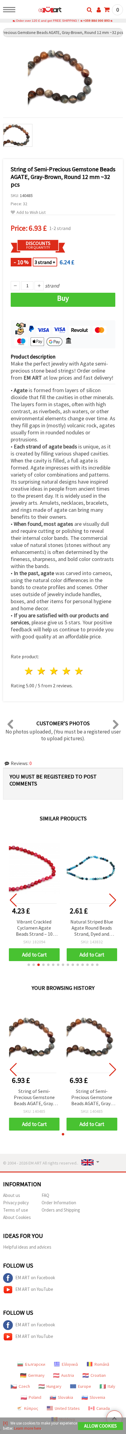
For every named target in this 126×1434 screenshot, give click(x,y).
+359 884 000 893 (96, 20)
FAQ (45, 1195)
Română (101, 1364)
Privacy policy (16, 1203)
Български (35, 1364)
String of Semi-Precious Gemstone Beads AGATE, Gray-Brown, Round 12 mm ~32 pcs (34, 1097)
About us (11, 1195)
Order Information (59, 1203)
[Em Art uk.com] (40, 10)
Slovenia (97, 1397)
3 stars (54, 671)
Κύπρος (31, 1408)
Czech (24, 1386)
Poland (35, 1397)
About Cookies (17, 1217)
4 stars (66, 671)
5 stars (79, 671)
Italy (111, 1386)
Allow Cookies (100, 1426)
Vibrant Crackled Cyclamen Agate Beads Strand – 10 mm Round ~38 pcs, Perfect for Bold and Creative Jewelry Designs (34, 928)
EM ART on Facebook (35, 1277)
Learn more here (27, 1428)
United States (67, 1408)
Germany (36, 1375)
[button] (29, 965)
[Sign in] (99, 9)
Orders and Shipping (61, 1210)
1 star (29, 671)
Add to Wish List (31, 212)
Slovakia (65, 1397)
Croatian (98, 1375)
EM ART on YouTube (34, 1289)
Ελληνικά (70, 1364)
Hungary (53, 1386)
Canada (103, 1408)
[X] (5, 1423)
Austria (67, 1375)
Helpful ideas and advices (27, 1247)
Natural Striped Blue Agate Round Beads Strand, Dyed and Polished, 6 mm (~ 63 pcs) (91, 928)
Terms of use (15, 1210)
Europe (84, 1386)
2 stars (41, 671)
